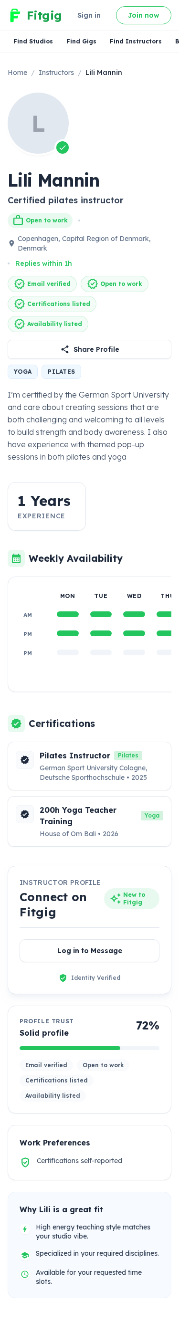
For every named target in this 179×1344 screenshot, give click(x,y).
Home (17, 72)
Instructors (56, 72)
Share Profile (96, 349)
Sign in (89, 15)
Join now (143, 15)
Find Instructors (136, 41)
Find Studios (33, 41)
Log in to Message (89, 950)
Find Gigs (81, 41)
